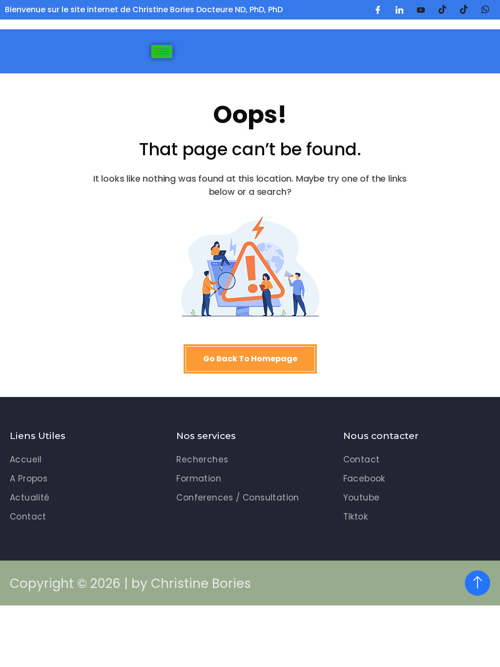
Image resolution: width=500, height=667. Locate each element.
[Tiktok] (464, 9)
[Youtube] (421, 9)
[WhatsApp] (485, 9)
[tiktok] (442, 9)
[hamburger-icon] (162, 51)
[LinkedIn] (399, 9)
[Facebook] (378, 9)
